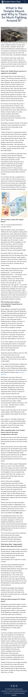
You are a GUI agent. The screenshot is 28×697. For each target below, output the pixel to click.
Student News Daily (12, 1)
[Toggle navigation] (24, 1)
